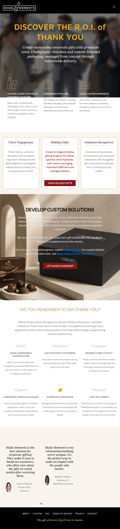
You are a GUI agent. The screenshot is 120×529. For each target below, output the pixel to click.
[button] (38, 504)
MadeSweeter (72, 249)
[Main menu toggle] (114, 7)
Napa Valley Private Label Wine (75, 253)
